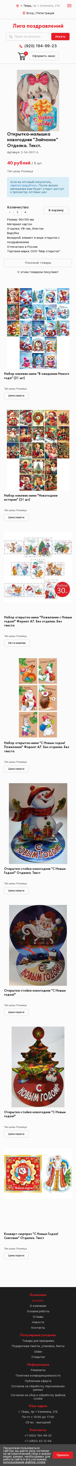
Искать (60, 36)
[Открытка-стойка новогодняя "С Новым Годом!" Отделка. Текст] (38, 823)
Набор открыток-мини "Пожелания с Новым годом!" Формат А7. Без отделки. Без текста (38, 621)
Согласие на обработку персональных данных (38, 1388)
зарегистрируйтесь (23, 185)
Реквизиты (38, 1370)
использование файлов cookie (24, 1462)
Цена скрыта (16, 395)
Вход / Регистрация (40, 13)
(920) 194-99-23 (40, 45)
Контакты (38, 1327)
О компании (38, 1305)
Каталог (38, 1300)
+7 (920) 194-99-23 (38, 1435)
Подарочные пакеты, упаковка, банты (38, 1346)
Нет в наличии (17, 643)
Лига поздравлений (38, 26)
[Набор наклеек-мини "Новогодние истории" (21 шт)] (38, 450)
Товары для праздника (38, 1340)
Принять (63, 1455)
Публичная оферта (38, 1381)
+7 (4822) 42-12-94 (38, 1441)
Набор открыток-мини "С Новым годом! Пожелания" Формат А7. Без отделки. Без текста (36, 747)
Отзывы (38, 1316)
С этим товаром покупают (38, 272)
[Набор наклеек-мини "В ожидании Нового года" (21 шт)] (38, 328)
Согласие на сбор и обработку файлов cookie (38, 1396)
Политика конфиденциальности (38, 1375)
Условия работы (38, 1311)
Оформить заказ (43, 56)
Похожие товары (38, 263)
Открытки (38, 1357)
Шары (38, 1351)
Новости (38, 1322)
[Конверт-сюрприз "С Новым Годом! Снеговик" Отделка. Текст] (38, 1188)
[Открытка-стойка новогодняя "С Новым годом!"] (38, 945)
